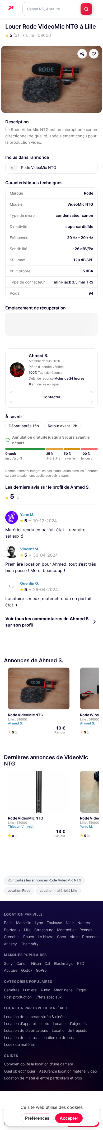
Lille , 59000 (17, 720)
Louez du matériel (19, 1044)
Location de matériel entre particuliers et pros (43, 1078)
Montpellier (66, 930)
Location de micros (20, 1038)
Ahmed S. (38, 355)
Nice (70, 923)
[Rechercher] (86, 9)
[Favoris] (94, 53)
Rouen (28, 937)
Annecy (10, 944)
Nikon (36, 963)
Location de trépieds (69, 1030)
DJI (47, 963)
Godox (26, 970)
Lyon (39, 923)
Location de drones (57, 1038)
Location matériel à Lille (58, 891)
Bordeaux (12, 930)
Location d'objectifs (70, 1023)
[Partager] (82, 53)
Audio (45, 990)
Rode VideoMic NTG (25, 715)
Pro (29, 826)
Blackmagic (63, 963)
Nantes (83, 923)
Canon (21, 963)
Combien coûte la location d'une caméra (38, 1064)
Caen (61, 937)
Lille (27, 930)
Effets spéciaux (48, 997)
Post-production (18, 997)
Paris (8, 923)
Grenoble (12, 937)
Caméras (11, 990)
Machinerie (63, 990)
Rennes (85, 930)
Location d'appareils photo (26, 1023)
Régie (81, 990)
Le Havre (45, 937)
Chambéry (30, 944)
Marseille (23, 923)
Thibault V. (20, 827)
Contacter (51, 397)
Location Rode (19, 891)
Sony (8, 963)
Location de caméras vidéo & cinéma (36, 1017)
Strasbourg (43, 930)
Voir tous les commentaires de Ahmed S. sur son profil (47, 622)
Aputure (10, 970)
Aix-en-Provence (84, 937)
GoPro (41, 970)
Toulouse (54, 923)
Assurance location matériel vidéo (68, 1071)
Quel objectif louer (19, 1071)
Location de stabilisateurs (26, 1030)
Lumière (30, 990)
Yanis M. (86, 827)
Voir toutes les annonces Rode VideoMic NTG (44, 880)
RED (80, 963)
